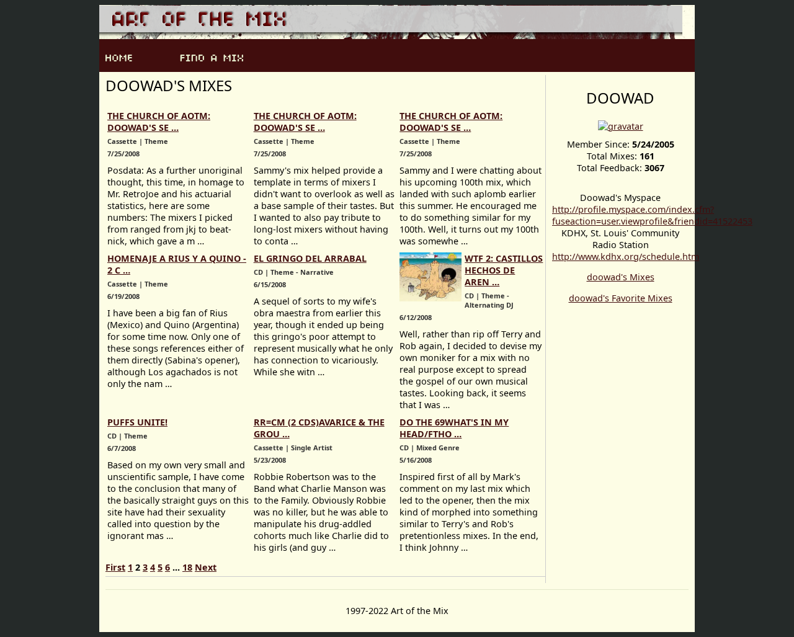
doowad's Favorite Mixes (620, 298)
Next (205, 567)
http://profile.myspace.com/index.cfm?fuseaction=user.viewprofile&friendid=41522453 (652, 215)
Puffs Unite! (137, 422)
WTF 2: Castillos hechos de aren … (504, 270)
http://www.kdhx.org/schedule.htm (625, 256)
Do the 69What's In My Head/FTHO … (454, 428)
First (115, 567)
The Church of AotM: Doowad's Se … (158, 121)
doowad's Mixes (620, 277)
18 (187, 567)
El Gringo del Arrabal (310, 258)
